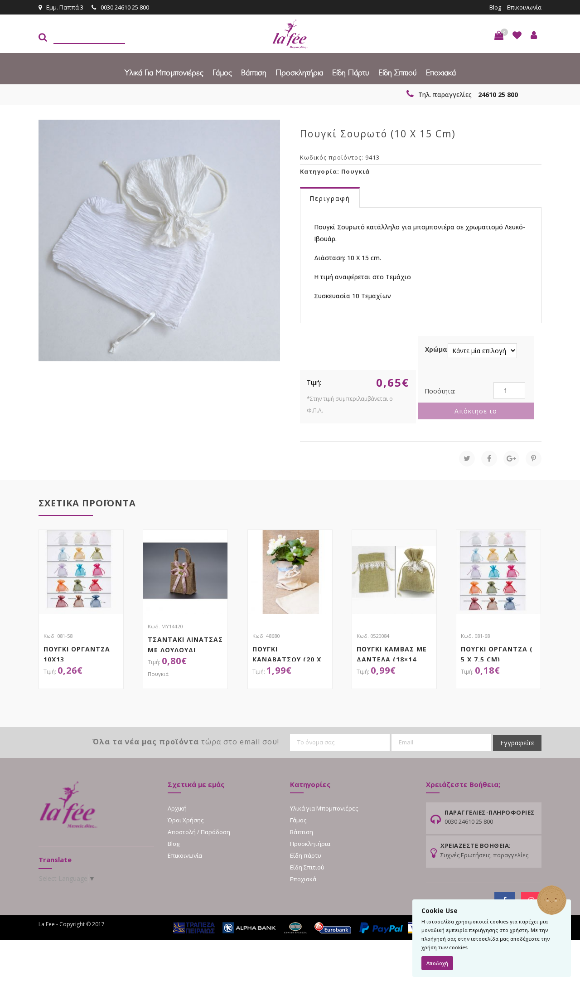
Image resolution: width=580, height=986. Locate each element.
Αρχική (177, 808)
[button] (499, 35)
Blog (495, 7)
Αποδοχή (437, 963)
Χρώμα (436, 349)
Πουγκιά (355, 171)
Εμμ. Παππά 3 (64, 7)
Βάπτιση (253, 72)
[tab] (330, 198)
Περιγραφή (329, 198)
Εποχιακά (441, 72)
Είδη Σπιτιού (397, 72)
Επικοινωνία (524, 7)
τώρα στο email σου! (185, 741)
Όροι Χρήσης (185, 820)
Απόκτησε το (475, 411)
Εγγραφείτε (517, 742)
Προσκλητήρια (299, 72)
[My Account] (533, 35)
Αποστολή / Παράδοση (199, 832)
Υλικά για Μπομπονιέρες (164, 72)
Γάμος (222, 72)
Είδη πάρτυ (350, 72)
